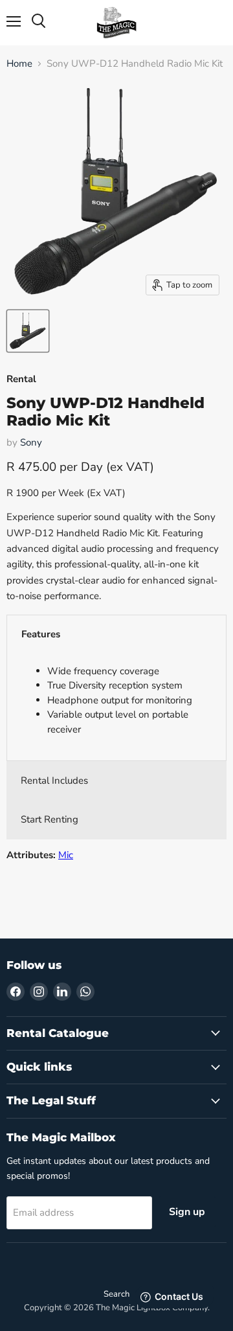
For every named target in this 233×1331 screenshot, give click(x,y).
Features (40, 634)
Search (116, 1294)
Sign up (187, 1212)
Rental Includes (54, 780)
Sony (31, 442)
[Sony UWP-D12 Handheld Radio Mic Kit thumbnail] (28, 331)
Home (19, 63)
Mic (65, 854)
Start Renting (49, 819)
